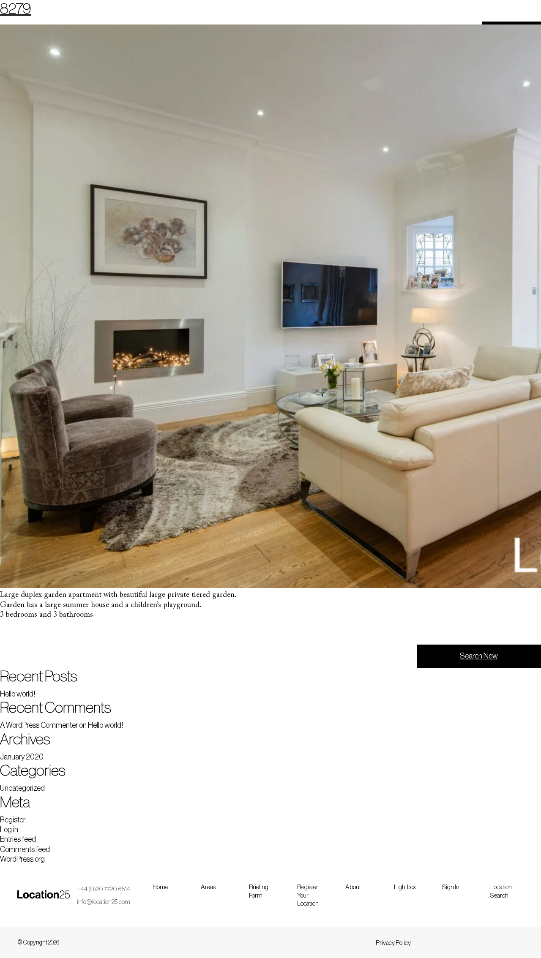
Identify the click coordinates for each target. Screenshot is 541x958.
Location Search (501, 891)
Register (12, 820)
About (353, 887)
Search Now (479, 656)
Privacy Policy (393, 943)
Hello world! (17, 694)
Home (160, 887)
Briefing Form (258, 891)
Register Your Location (308, 895)
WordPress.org (22, 859)
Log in (9, 829)
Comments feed (25, 849)
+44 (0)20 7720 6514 (103, 889)
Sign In (450, 887)
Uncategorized (22, 788)
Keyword (299, 633)
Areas (208, 887)
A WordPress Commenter (39, 725)
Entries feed (18, 839)
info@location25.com (103, 902)
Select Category (33, 633)
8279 (15, 8)
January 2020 (22, 757)
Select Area (165, 633)
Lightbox (405, 887)
